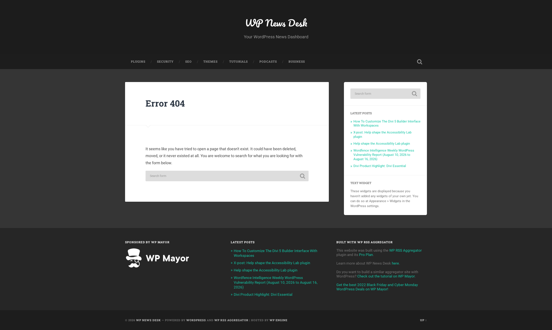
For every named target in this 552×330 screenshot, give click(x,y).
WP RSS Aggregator (405, 250)
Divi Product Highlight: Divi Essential (379, 166)
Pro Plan (366, 255)
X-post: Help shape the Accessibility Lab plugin (272, 263)
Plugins (138, 62)
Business (297, 62)
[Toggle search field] (419, 61)
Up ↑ (423, 320)
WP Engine (278, 320)
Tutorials (238, 62)
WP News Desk (276, 22)
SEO (188, 62)
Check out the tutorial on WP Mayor (386, 276)
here (395, 263)
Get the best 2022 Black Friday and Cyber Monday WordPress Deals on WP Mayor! (377, 287)
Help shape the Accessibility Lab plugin (381, 144)
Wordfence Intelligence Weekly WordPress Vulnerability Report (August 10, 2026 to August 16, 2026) (383, 155)
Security (165, 62)
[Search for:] (227, 176)
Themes (210, 62)
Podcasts (268, 62)
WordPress (196, 320)
